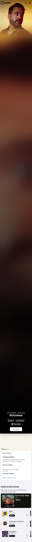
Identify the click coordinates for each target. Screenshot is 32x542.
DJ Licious (12, 513)
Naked (11, 511)
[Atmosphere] (5, 534)
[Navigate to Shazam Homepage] (6, 3)
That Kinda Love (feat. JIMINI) (18, 521)
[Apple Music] (22, 500)
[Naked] (5, 513)
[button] (29, 3)
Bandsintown (11, 478)
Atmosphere (13, 531)
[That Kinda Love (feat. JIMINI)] (5, 523)
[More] (27, 515)
